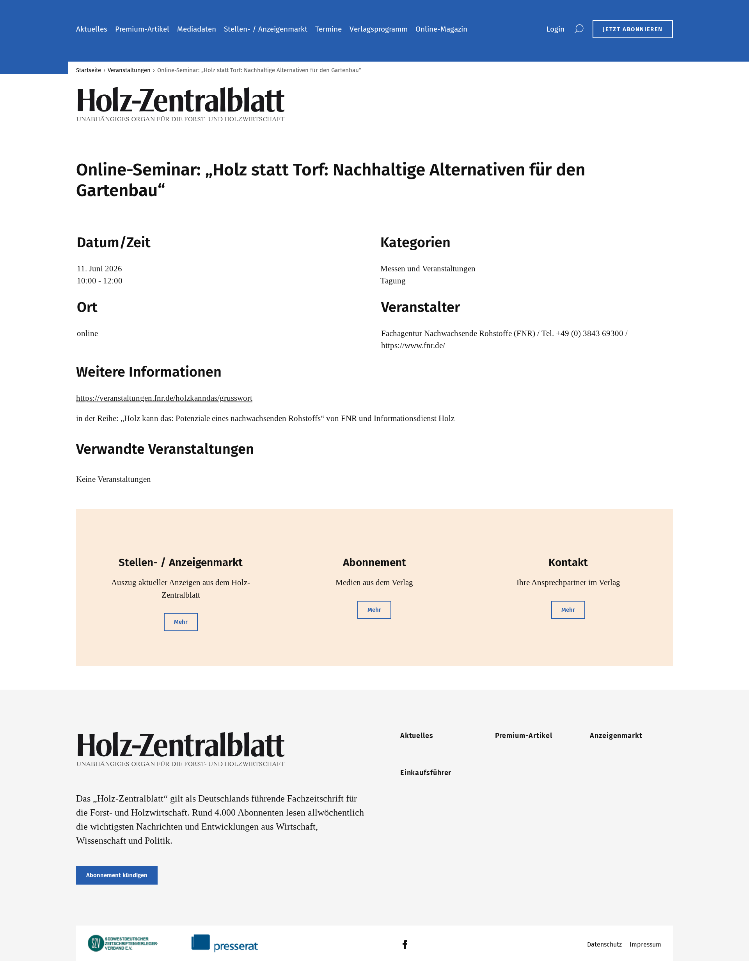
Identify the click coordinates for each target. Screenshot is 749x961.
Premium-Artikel (142, 29)
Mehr (181, 621)
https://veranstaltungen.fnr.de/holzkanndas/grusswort (164, 398)
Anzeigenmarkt (616, 735)
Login (555, 29)
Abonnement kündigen (116, 875)
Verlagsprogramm (379, 29)
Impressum (645, 944)
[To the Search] (578, 29)
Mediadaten (196, 29)
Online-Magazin (441, 29)
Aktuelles (91, 29)
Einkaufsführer (426, 772)
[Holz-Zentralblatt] (221, 104)
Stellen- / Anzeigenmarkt (265, 29)
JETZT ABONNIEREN (633, 29)
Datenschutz (604, 944)
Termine (328, 29)
